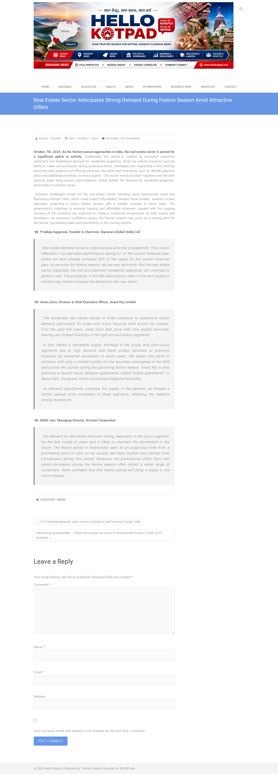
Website (39, 697)
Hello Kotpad (53, 768)
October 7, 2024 (87, 138)
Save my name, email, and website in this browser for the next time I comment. (90, 731)
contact (231, 86)
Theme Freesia (91, 768)
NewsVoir (208, 86)
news (129, 86)
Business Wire (181, 86)
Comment (42, 585)
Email (39, 672)
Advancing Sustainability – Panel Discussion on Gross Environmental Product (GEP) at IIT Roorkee (99, 535)
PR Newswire (152, 86)
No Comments (130, 138)
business (65, 86)
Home (45, 86)
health (111, 86)
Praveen (55, 138)
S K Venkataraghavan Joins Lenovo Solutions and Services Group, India (88, 522)
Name (39, 647)
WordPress (127, 768)
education (88, 86)
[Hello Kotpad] (133, 35)
